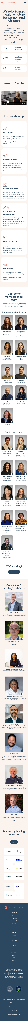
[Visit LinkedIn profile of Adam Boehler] (22, 610)
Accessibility (14, 1011)
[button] (25, 2)
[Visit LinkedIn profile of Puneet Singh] (22, 722)
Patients (14, 923)
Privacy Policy (14, 1003)
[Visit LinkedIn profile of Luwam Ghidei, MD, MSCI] (22, 639)
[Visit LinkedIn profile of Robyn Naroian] (12, 499)
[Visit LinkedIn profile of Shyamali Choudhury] (12, 354)
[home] (8, 2)
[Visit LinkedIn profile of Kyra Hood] (25, 449)
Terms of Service (14, 1007)
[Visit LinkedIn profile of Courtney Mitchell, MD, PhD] (22, 694)
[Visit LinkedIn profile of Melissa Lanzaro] (12, 399)
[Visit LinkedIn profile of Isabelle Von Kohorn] (25, 329)
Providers (14, 926)
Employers (14, 918)
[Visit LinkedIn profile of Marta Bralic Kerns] (12, 329)
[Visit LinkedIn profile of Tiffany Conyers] (12, 449)
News (14, 957)
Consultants (14, 921)
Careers (14, 960)
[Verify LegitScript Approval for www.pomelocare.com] (18, 989)
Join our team (14, 572)
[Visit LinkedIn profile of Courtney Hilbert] (12, 474)
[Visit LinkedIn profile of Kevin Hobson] (25, 378)
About (14, 955)
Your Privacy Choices (14, 1014)
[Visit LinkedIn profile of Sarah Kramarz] (25, 354)
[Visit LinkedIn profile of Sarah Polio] (25, 399)
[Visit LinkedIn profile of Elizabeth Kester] (25, 474)
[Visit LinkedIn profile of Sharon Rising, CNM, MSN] (22, 783)
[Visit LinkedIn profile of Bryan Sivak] (22, 751)
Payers (14, 916)
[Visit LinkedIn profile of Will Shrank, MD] (22, 812)
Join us (14, 842)
